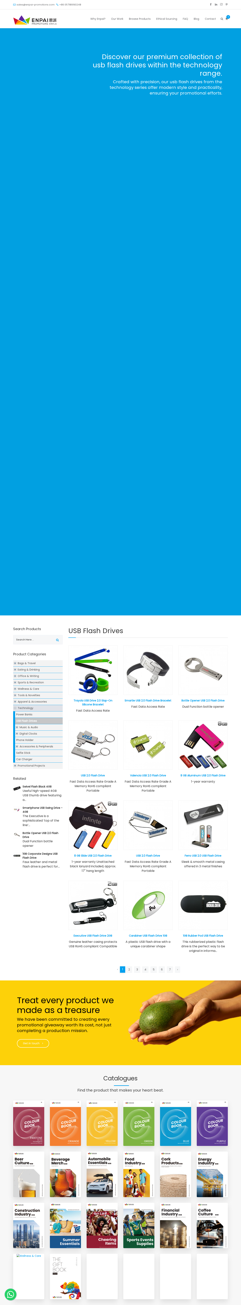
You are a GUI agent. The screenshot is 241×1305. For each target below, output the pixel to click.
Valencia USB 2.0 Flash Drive (148, 775)
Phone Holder (25, 740)
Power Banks (24, 714)
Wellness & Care (28, 689)
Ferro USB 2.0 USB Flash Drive (203, 856)
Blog (196, 19)
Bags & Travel (27, 663)
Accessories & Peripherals (36, 746)
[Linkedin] (216, 4)
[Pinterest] (226, 4)
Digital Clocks (28, 734)
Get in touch (31, 1043)
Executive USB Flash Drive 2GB (93, 936)
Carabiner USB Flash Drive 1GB (148, 936)
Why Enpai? (97, 19)
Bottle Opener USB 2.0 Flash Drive (203, 700)
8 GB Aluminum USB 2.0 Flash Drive (203, 775)
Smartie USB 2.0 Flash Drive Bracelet (148, 700)
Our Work (117, 19)
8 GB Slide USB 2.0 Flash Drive (93, 856)
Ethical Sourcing (166, 19)
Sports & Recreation (31, 682)
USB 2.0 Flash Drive (93, 775)
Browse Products (140, 19)
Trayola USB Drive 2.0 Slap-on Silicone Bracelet (93, 702)
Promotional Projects (31, 766)
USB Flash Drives (26, 721)
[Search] (222, 18)
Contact (210, 19)
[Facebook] (211, 4)
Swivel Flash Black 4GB (37, 786)
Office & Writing (28, 676)
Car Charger (24, 759)
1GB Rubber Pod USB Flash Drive (203, 936)
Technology (25, 708)
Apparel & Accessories (32, 702)
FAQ (185, 19)
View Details (93, 670)
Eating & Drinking (29, 670)
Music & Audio (29, 727)
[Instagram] (221, 4)
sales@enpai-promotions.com (36, 4)
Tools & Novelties (29, 695)
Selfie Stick (23, 753)
